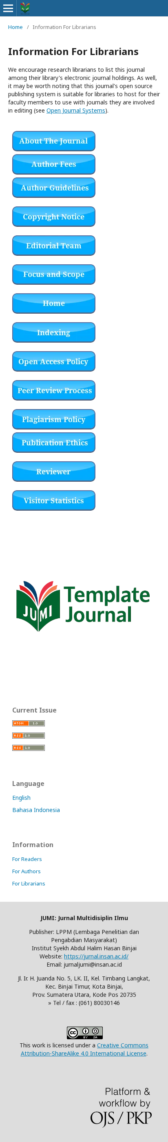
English (21, 797)
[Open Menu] (8, 8)
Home (15, 27)
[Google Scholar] (53, 340)
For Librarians (28, 883)
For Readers (27, 859)
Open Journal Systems (75, 110)
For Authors (26, 871)
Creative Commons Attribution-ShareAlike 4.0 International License (85, 1049)
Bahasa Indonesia (36, 810)
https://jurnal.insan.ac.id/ (96, 956)
